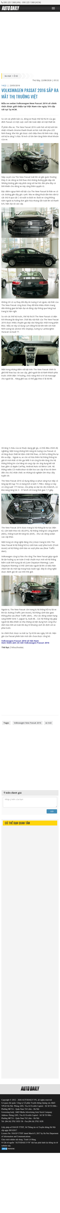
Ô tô (16, 76)
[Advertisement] (30, 42)
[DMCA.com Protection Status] (8, 1148)
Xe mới (8, 76)
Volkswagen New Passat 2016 (27, 723)
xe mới (48, 723)
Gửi (51, 811)
